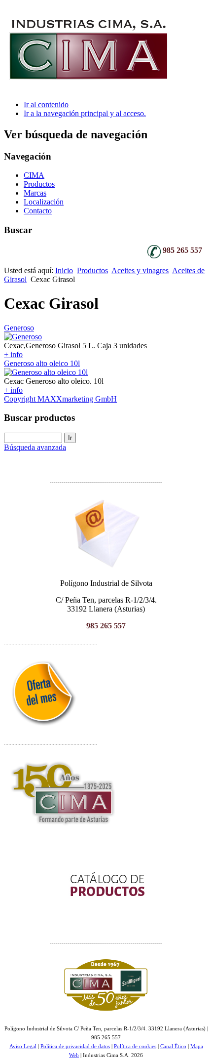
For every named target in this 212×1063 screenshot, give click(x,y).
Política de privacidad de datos (75, 1046)
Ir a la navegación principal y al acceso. (85, 113)
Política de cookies (135, 1046)
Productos (39, 184)
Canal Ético (173, 1046)
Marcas (35, 193)
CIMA (34, 175)
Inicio (64, 270)
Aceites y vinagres (140, 270)
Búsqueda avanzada (35, 447)
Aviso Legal (22, 1046)
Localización (44, 202)
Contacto (38, 210)
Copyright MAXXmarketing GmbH (60, 399)
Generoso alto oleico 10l (42, 363)
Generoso (19, 328)
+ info (13, 354)
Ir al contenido (46, 104)
